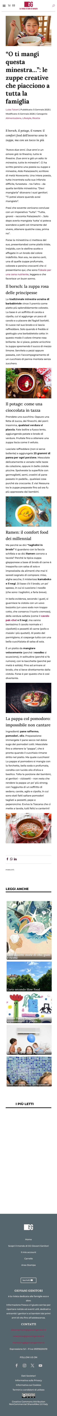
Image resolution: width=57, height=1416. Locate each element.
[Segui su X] (32, 1365)
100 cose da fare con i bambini (26, 1190)
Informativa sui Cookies (28, 1385)
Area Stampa (28, 1265)
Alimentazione (13, 118)
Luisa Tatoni (12, 109)
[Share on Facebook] (7, 859)
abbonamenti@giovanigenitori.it (28, 1330)
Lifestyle (26, 118)
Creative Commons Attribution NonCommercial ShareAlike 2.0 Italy (28, 1402)
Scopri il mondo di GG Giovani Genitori (28, 1246)
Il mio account (28, 1252)
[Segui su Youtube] (40, 1365)
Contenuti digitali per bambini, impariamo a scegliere (27, 1140)
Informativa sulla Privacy (28, 1380)
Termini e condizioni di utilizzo (28, 1390)
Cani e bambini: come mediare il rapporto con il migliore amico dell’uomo (27, 1171)
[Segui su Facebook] (16, 1365)
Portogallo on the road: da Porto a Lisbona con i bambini (28, 1199)
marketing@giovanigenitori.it (28, 1342)
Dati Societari (28, 1376)
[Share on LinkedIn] (15, 859)
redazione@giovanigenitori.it (28, 1336)
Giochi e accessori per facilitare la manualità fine (27, 1120)
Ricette (36, 118)
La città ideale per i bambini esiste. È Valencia (25, 1182)
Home (28, 1239)
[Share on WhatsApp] (11, 859)
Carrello (28, 1258)
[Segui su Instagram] (24, 1365)
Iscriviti (26, 1280)
